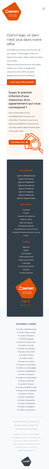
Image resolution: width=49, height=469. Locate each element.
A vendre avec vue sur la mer (26, 229)
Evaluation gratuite (26, 226)
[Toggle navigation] (44, 9)
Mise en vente (26, 219)
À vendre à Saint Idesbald (26, 391)
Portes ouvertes (26, 273)
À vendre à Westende (26, 400)
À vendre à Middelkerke (26, 371)
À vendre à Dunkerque (26, 349)
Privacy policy (20, 425)
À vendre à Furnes (26, 355)
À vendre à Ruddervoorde (26, 387)
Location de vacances (26, 216)
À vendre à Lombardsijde (26, 368)
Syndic (26, 250)
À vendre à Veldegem (26, 397)
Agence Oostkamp (26, 192)
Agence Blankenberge (26, 176)
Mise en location (26, 223)
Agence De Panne (26, 179)
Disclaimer (33, 422)
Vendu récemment (26, 260)
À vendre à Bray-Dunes (26, 332)
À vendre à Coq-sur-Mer (26, 342)
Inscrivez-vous (18, 142)
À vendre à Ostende (26, 381)
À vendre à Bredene (26, 336)
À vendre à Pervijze (26, 384)
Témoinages (26, 253)
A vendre (26, 210)
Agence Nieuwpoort (26, 185)
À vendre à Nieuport (26, 374)
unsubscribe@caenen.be (26, 450)
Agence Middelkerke (26, 182)
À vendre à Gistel (26, 358)
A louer (26, 213)
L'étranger (26, 263)
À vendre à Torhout (26, 394)
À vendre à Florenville (26, 352)
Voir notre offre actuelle (22, 82)
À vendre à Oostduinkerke (26, 378)
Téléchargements (26, 257)
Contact (26, 270)
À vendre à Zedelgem (26, 407)
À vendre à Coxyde (26, 345)
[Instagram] (28, 301)
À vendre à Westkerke (26, 403)
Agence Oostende (26, 189)
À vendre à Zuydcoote (26, 410)
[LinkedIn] (25, 301)
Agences (26, 247)
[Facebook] (22, 301)
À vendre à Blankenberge (26, 329)
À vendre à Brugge (26, 339)
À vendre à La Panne (26, 361)
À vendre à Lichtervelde (26, 365)
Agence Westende (26, 195)
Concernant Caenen (26, 266)
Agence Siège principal (26, 198)
